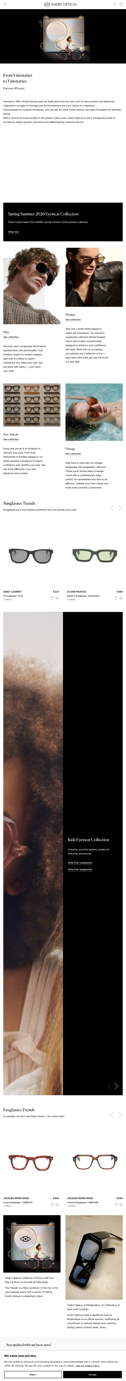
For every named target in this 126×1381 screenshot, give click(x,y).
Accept (92, 1374)
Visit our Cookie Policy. (87, 1365)
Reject (33, 1374)
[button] (57, 597)
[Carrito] (121, 4)
